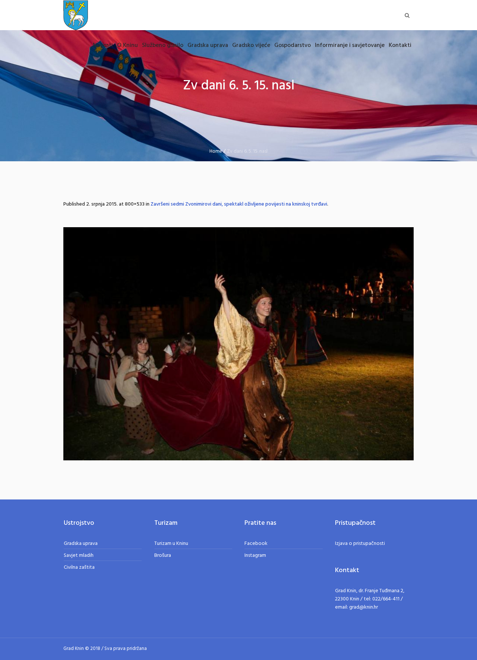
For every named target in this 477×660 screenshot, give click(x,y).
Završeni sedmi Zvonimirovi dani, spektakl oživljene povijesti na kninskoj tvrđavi (239, 204)
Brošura (162, 555)
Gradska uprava (81, 543)
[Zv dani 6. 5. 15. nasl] (238, 343)
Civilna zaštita (79, 567)
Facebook (256, 543)
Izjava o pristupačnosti (360, 543)
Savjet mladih (79, 555)
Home (215, 151)
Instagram (255, 555)
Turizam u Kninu (171, 543)
